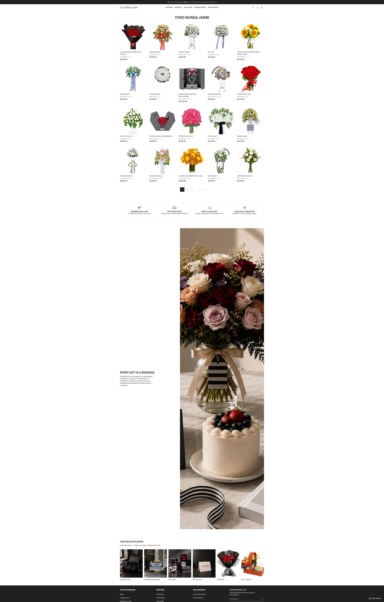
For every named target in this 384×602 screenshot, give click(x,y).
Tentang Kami (124, 598)
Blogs (122, 594)
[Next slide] (144, 36)
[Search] (253, 7)
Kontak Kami (160, 598)
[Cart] (262, 7)
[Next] (206, 189)
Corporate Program (199, 594)
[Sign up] (262, 599)
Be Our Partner (198, 598)
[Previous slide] (123, 36)
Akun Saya (160, 594)
